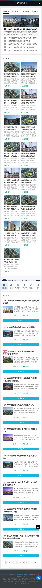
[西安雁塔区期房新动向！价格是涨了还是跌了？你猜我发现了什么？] (12, 201)
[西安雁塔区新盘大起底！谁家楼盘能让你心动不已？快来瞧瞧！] (29, 201)
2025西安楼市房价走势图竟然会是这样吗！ (22, 47)
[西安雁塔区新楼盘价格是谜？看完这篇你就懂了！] (12, 226)
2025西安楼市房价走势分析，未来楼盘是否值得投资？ (22, 50)
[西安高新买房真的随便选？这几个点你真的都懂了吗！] (29, 148)
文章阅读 (7, 86)
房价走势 (26, 316)
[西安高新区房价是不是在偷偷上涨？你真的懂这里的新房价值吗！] (12, 148)
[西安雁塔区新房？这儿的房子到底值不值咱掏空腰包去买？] (29, 227)
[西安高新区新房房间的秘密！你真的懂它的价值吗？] (29, 68)
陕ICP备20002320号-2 (22, 584)
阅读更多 (21, 320)
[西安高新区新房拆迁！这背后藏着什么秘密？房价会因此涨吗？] (12, 68)
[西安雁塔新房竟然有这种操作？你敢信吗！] (29, 174)
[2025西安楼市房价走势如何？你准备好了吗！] (8, 441)
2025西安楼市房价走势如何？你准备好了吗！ (22, 44)
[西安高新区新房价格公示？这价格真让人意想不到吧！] (29, 121)
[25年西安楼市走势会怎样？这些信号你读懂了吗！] (8, 313)
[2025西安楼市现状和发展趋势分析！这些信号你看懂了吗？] (8, 362)
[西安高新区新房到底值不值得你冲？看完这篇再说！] (12, 95)
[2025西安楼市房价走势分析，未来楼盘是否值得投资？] (8, 494)
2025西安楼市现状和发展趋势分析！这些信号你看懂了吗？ (22, 29)
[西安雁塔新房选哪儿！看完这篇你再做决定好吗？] (12, 174)
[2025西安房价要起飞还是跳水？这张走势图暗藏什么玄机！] (8, 521)
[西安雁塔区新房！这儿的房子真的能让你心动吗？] (12, 254)
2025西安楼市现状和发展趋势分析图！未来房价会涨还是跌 (22, 38)
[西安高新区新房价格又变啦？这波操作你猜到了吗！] (12, 121)
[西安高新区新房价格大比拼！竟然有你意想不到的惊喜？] (29, 95)
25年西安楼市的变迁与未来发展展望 (21, 327)
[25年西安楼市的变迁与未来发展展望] (8, 337)
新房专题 (26, 551)
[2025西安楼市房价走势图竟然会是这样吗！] (8, 468)
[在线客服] (38, 577)
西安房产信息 (21, 3)
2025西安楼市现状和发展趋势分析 (19, 41)
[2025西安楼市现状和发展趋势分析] (8, 414)
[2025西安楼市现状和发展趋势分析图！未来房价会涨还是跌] (8, 389)
